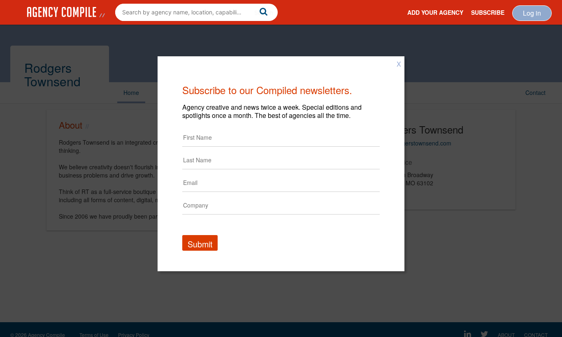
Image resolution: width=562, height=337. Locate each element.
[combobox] (196, 12)
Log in (532, 13)
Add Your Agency (435, 12)
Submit (200, 244)
